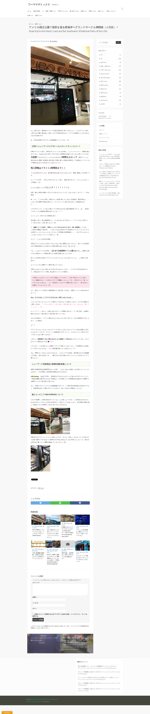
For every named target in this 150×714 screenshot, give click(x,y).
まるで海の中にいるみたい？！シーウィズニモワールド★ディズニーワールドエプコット (53, 533)
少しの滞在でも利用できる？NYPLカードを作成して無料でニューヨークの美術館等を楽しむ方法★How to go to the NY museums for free (109, 174)
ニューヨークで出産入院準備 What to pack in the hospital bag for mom (109, 194)
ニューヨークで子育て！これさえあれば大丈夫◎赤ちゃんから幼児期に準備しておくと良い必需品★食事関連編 (109, 157)
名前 (34, 597)
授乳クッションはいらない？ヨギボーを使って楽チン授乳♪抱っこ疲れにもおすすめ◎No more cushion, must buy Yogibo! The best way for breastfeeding (109, 185)
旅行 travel (101, 11)
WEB (42, 376)
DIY (111, 55)
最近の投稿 (36, 11)
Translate (109, 118)
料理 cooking (92, 11)
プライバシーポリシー (51, 699)
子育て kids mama (63, 11)
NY (43, 11)
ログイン (101, 130)
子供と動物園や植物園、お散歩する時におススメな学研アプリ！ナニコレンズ (38, 555)
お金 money (111, 100)
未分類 (111, 104)
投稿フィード (103, 134)
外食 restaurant (110, 11)
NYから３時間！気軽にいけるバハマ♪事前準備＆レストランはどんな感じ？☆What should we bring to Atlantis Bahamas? (53, 559)
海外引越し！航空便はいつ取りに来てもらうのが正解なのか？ (67, 555)
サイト (34, 608)
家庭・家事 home (51, 11)
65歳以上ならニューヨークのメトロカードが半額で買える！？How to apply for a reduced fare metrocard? (68, 531)
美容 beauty (38, 15)
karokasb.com (82, 690)
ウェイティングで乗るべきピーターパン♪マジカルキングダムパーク (82, 558)
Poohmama (54, 41)
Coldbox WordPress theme (34, 701)
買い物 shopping (74, 11)
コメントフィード (104, 137)
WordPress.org (103, 141)
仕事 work (30, 15)
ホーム (29, 11)
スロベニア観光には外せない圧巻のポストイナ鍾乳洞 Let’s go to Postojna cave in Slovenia (109, 166)
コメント (35, 582)
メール (35, 603)
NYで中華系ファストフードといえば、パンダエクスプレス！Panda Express (38, 532)
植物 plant (111, 96)
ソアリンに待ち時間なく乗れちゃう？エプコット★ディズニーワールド (82, 532)
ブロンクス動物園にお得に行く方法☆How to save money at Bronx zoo (98, 672)
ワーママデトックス (37, 699)
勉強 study (84, 11)
